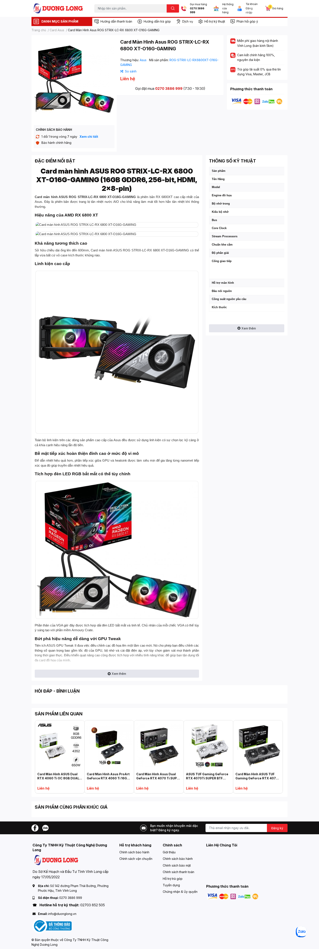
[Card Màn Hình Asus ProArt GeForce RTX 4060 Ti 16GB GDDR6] (109, 745)
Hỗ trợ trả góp (173, 878)
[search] (173, 8)
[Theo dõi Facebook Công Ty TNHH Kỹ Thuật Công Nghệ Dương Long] (34, 827)
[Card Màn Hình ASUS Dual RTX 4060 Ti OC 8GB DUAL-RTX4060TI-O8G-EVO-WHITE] (60, 745)
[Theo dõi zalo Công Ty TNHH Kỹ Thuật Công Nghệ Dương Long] (45, 827)
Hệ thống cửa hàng (227, 8)
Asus (143, 60)
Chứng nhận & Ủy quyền (180, 891)
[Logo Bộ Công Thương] (52, 926)
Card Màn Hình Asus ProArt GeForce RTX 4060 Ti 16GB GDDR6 (108, 778)
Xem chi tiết (88, 136)
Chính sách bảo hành (134, 852)
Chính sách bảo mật (177, 865)
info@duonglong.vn (62, 914)
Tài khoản (252, 4)
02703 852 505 (92, 905)
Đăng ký (277, 828)
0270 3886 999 (197, 10)
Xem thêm (119, 673)
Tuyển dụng (171, 885)
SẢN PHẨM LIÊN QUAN (58, 713)
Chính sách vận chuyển (135, 858)
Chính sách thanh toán (178, 872)
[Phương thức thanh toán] (257, 101)
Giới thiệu (169, 852)
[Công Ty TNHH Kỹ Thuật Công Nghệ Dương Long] (58, 8)
